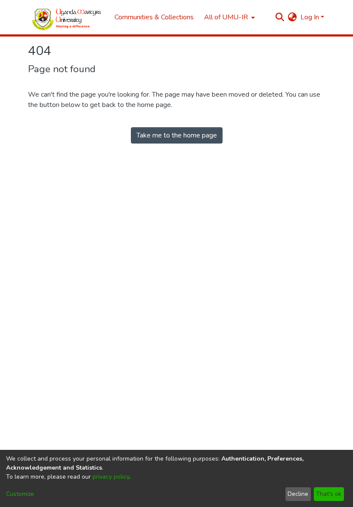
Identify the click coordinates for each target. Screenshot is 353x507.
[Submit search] (280, 17)
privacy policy (111, 477)
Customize (20, 494)
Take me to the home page (176, 135)
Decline (298, 494)
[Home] (67, 17)
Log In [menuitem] (309, 17)
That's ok (328, 494)
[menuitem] (228, 17)
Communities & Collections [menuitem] (154, 17)
